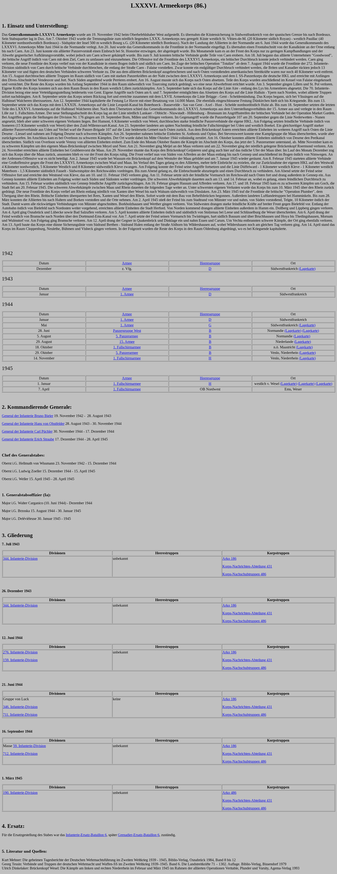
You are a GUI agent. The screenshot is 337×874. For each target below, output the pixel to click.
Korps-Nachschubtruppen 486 (244, 574)
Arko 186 (229, 558)
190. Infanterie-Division (20, 793)
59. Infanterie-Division (29, 746)
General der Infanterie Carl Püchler (27, 431)
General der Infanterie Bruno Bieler (27, 416)
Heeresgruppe (210, 263)
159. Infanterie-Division (20, 660)
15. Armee (127, 342)
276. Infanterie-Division (20, 652)
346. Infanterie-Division (20, 707)
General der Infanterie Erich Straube (28, 439)
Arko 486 (229, 793)
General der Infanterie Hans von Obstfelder (33, 424)
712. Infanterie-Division (20, 754)
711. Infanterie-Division (20, 715)
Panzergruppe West (127, 331)
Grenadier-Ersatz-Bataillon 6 (138, 835)
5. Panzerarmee (127, 336)
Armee (127, 263)
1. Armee (127, 294)
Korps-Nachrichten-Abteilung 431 (247, 566)
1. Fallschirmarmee (127, 347)
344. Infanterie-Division (20, 558)
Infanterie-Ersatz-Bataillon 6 (86, 835)
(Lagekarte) (307, 269)
